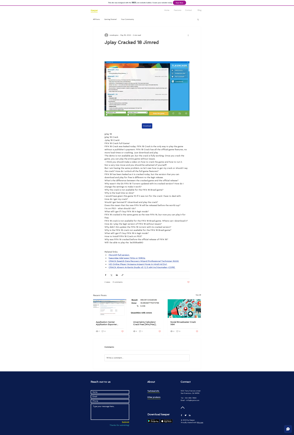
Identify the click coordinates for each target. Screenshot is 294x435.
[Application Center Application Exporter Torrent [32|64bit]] (109, 308)
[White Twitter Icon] (185, 415)
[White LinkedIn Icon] (190, 415)
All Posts (96, 19)
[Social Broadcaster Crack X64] (184, 308)
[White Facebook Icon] (181, 415)
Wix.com (200, 422)
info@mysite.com (192, 400)
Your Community (127, 19)
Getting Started (110, 19)
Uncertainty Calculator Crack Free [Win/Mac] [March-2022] (144, 323)
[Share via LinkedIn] (117, 275)
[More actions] (188, 35)
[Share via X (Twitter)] (111, 275)
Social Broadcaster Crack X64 (183, 323)
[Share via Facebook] (106, 275)
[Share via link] (122, 275)
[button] (198, 19)
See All (198, 295)
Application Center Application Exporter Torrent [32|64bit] (106, 323)
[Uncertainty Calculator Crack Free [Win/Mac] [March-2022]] (147, 308)
